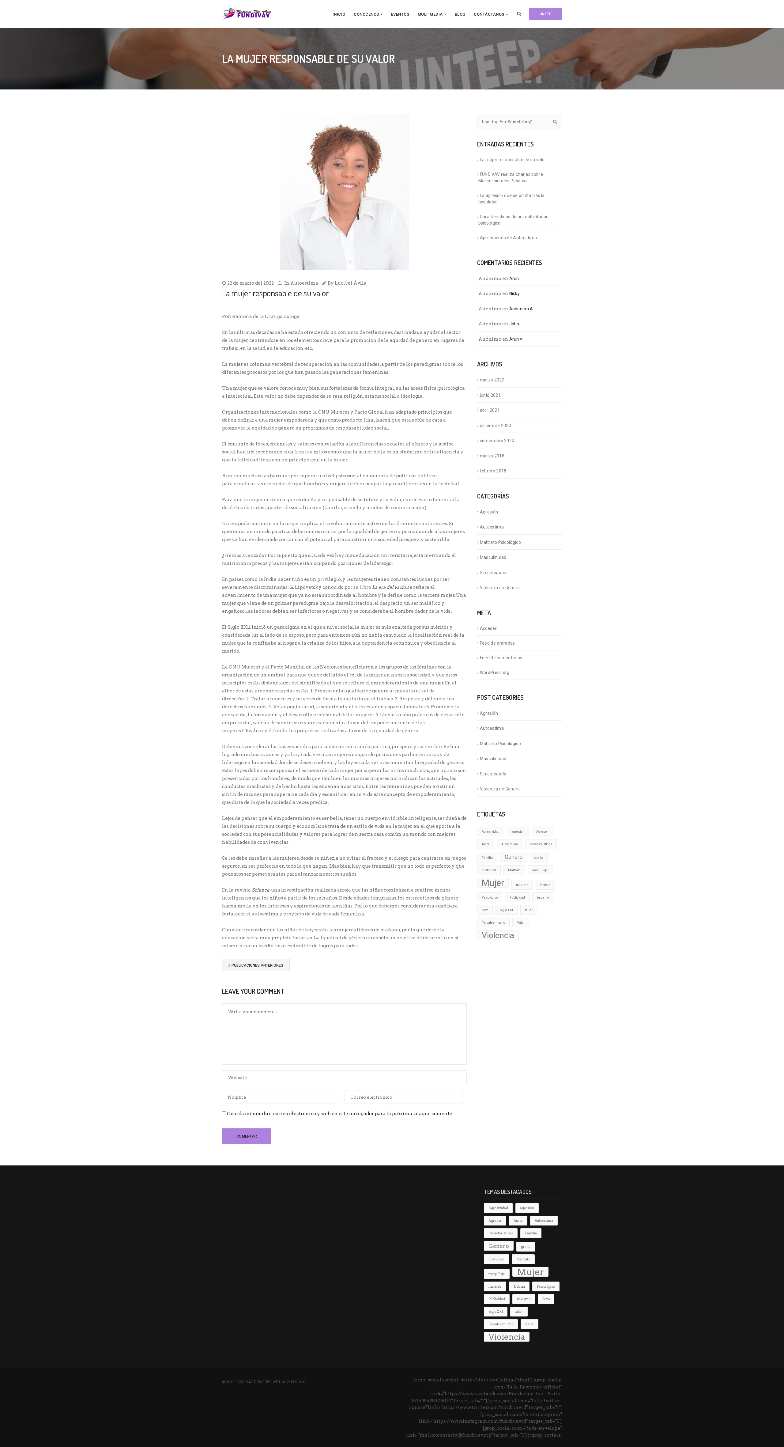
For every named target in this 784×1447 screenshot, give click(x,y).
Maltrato (514, 870)
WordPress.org (495, 672)
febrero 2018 (493, 470)
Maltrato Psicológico (500, 542)
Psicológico (490, 898)
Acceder (488, 628)
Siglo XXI (506, 910)
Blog (460, 14)
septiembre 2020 (497, 440)
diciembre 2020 (495, 425)
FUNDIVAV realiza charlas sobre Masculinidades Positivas (510, 177)
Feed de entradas (497, 643)
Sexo (485, 910)
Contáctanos (489, 14)
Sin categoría (493, 572)
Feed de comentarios (501, 657)
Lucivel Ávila (351, 283)
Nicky (514, 293)
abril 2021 (490, 410)
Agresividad (490, 832)
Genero (513, 857)
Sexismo (543, 898)
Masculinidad (493, 557)
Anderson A (521, 308)
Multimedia (430, 14)
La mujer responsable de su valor (513, 159)
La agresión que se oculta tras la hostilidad (511, 198)
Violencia (498, 935)
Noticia (545, 885)
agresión (517, 832)
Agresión (489, 511)
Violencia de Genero (500, 587)
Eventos (400, 14)
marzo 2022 (492, 379)
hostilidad (489, 870)
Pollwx (298, 1382)
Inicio (339, 14)
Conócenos (366, 14)
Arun (514, 278)
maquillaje (540, 870)
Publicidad (517, 898)
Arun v (515, 339)
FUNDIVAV (244, 1382)
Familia (487, 858)
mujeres (522, 885)
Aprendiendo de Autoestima (508, 237)
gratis (538, 858)
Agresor (542, 832)
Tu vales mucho (493, 923)
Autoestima (304, 283)
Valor (521, 923)
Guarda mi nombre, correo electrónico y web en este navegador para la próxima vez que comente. (340, 1113)
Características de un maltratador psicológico (513, 219)
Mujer (493, 883)
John (514, 323)
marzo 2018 (492, 455)
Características (541, 844)
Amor (485, 844)
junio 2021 (490, 395)
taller (529, 910)
